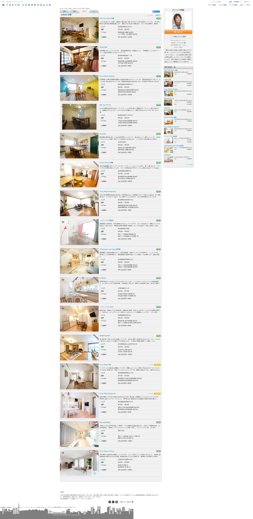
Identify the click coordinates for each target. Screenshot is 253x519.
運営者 (84, 11)
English (129, 502)
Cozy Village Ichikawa (107, 451)
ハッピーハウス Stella (106, 307)
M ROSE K (103, 278)
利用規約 (8, 507)
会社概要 (2, 507)
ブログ (248, 5)
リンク (28, 507)
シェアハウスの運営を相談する (54, 507)
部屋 (74, 11)
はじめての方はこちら (70, 507)
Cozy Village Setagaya (107, 76)
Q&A (241, 5)
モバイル (33, 507)
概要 (64, 11)
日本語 (121, 501)
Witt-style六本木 (105, 422)
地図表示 (158, 15)
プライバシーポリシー (19, 507)
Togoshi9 (103, 134)
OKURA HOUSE (105, 335)
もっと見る (189, 164)
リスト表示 (150, 15)
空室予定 (157, 364)
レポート (94, 11)
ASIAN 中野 (103, 47)
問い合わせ (178, 32)
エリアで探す (223, 5)
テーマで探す (233, 5)
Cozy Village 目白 (105, 364)
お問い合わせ (40, 507)
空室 (158, 18)
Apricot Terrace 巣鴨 (106, 162)
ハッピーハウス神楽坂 (106, 220)
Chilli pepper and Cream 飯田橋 (110, 249)
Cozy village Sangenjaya (108, 191)
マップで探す (212, 5)
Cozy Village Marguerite (108, 393)
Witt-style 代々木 (105, 105)
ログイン (246, 1)
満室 (158, 422)
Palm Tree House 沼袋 (107, 18)
